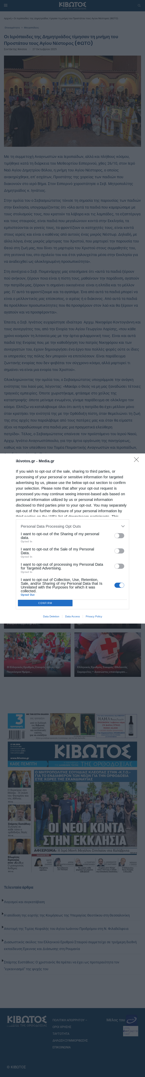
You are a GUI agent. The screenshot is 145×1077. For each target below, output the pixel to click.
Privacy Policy (94, 616)
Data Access (72, 616)
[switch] (119, 535)
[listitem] (72, 526)
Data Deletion (51, 616)
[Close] (137, 460)
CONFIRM (45, 603)
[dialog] (72, 538)
